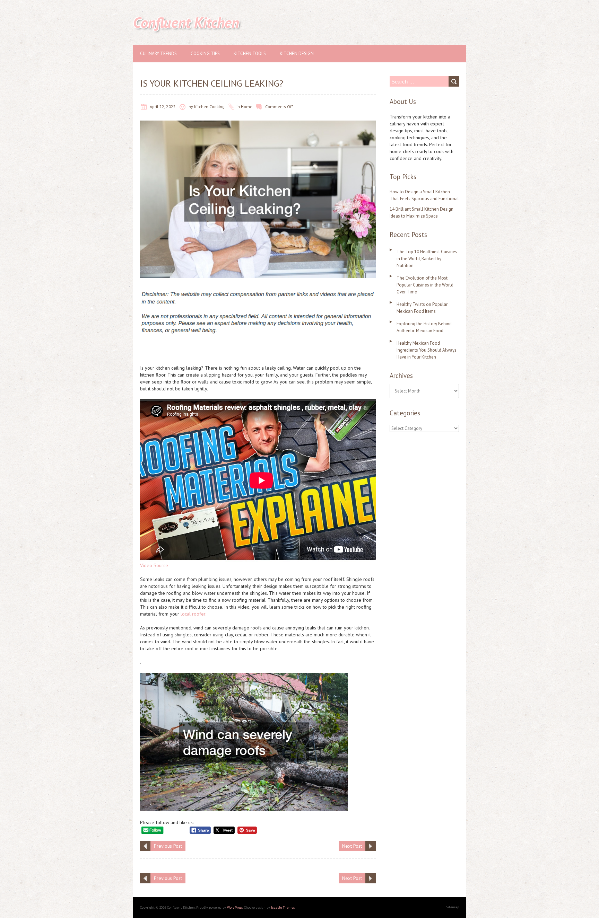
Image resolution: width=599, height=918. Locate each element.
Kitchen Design (297, 53)
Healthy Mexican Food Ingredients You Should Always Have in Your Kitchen (427, 350)
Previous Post (168, 846)
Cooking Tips (205, 53)
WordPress (235, 907)
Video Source (154, 565)
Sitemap (452, 907)
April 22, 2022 (163, 106)
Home (246, 106)
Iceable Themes (283, 907)
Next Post (352, 846)
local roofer (193, 614)
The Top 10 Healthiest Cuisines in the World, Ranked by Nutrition (427, 258)
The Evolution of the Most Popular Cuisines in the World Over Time (425, 285)
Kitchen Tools (250, 53)
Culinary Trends (158, 53)
